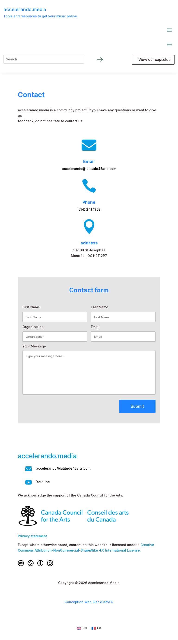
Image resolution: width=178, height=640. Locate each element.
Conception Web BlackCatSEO (89, 602)
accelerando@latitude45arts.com (89, 169)
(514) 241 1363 (89, 209)
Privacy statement (32, 536)
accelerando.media (24, 9)
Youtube (43, 482)
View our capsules (154, 59)
